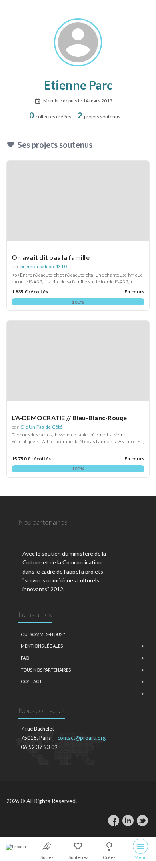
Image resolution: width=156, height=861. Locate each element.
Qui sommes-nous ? (43, 634)
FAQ (25, 657)
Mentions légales (42, 645)
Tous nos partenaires (46, 669)
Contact (31, 681)
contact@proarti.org (82, 738)
